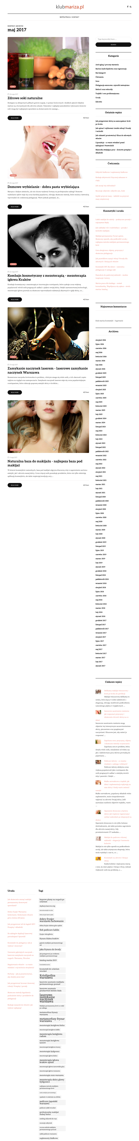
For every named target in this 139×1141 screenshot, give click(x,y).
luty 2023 (99, 439)
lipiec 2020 (100, 513)
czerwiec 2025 (101, 398)
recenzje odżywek (46, 1123)
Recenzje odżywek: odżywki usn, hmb (110, 191)
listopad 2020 (101, 497)
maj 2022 (99, 464)
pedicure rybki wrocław (48, 1108)
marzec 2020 (100, 530)
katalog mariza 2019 (48, 960)
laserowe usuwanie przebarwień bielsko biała (50, 989)
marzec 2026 (100, 361)
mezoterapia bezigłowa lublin (50, 1030)
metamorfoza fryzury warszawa (49, 1013)
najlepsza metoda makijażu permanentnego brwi (49, 1087)
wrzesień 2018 (101, 583)
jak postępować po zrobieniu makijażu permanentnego (49, 955)
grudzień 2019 (101, 542)
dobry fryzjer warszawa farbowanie (52, 920)
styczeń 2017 (100, 666)
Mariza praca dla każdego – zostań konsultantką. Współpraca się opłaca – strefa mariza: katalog (113, 286)
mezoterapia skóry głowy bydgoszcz (52, 1080)
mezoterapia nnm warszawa (52, 1075)
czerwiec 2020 (101, 517)
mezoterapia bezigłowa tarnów (49, 1041)
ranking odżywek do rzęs (48, 1119)
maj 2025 (99, 402)
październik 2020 (102, 501)
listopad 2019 (101, 546)
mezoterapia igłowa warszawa (50, 1071)
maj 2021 (99, 476)
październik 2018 (102, 579)
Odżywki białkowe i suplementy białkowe (112, 172)
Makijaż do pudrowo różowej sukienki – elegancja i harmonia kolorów (116, 840)
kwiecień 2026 (101, 356)
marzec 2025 (100, 410)
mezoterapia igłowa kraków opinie (49, 1061)
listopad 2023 (101, 427)
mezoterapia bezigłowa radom (51, 1035)
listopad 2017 (101, 625)
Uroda (13, 175)
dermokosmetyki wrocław (46, 910)
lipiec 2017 (100, 641)
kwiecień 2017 (101, 653)
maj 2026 (99, 352)
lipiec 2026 (100, 344)
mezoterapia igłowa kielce (48, 1056)
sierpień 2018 (101, 587)
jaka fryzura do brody (50, 949)
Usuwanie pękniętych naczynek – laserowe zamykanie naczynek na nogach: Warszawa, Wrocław (21, 955)
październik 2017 (102, 629)
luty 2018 (99, 612)
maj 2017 (99, 649)
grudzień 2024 (101, 418)
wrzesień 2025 (101, 385)
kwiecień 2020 (101, 526)
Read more (15, 118)
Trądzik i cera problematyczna (107, 93)
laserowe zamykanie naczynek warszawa (47, 998)
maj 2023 (99, 431)
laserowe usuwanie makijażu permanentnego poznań (52, 983)
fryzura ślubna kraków (49, 938)
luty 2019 (99, 563)
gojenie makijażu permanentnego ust (51, 944)
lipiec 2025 (100, 394)
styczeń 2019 (100, 567)
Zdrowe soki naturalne (25, 98)
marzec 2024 (100, 422)
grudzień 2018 (101, 571)
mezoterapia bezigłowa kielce (52, 1025)
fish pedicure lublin (49, 930)
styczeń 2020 (100, 538)
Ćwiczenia (99, 77)
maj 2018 (99, 600)
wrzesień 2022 (101, 455)
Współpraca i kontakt (69, 17)
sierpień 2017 (101, 637)
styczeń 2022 (100, 468)
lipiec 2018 (100, 592)
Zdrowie (99, 102)
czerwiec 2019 (101, 554)
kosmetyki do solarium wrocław (49, 970)
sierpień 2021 (101, 472)
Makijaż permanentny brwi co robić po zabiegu (52, 1007)
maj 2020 (99, 521)
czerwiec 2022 (101, 460)
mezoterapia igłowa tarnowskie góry (52, 1067)
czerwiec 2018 (101, 596)
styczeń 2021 (100, 493)
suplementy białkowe (49, 1138)
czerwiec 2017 (101, 645)
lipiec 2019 (100, 550)
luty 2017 (99, 662)
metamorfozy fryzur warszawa (52, 1020)
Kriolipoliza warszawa (47, 976)
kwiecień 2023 (101, 435)
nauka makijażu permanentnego (48, 1092)
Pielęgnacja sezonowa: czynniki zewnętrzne (112, 85)
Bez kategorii (15, 449)
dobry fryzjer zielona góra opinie (51, 926)
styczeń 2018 (100, 616)
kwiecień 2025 (101, 406)
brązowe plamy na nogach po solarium (52, 900)
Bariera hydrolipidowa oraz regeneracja (111, 69)
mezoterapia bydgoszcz (49, 1051)
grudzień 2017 (101, 620)
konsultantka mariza (45, 964)
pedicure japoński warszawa (48, 1102)
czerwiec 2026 (101, 348)
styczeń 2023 (100, 443)
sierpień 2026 (101, 340)
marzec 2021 (100, 484)
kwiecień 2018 (101, 604)
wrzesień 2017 (101, 633)
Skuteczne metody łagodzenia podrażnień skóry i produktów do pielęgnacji (21, 995)
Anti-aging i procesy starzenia (107, 65)
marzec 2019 (100, 559)
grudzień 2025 (101, 373)
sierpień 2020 (101, 509)
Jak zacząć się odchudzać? (106, 186)
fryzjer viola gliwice (46, 934)
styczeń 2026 (100, 369)
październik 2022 (102, 451)
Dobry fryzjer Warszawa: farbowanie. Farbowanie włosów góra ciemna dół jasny (20, 915)
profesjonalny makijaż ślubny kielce (49, 1113)
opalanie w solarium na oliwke (50, 1097)
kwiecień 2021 (101, 480)
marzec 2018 (100, 608)
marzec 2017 (100, 657)
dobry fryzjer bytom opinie (46, 915)
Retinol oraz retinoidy (104, 89)
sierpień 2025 (101, 389)
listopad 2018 (101, 575)
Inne (12, 86)
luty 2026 (99, 365)
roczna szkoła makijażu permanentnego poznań (48, 1128)
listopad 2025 (101, 377)
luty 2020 (99, 534)
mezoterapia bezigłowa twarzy (50, 1047)
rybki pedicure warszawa (48, 1134)
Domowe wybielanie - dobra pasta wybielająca (43, 187)
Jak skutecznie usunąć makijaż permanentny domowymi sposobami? (19, 902)
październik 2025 (102, 381)
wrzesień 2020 (101, 505)
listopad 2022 (101, 447)
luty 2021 (99, 488)
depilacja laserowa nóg (47, 906)
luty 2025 (99, 414)
